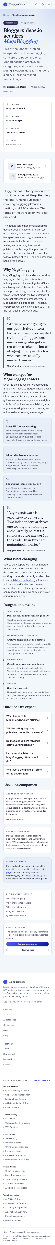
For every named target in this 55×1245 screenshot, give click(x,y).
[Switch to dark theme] (42, 4)
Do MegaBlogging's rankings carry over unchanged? (23, 743)
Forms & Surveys (13, 1220)
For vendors (9, 1059)
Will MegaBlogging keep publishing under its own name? (24, 730)
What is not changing (16, 907)
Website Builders (13, 1142)
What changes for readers (18, 903)
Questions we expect (16, 915)
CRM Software (12, 1107)
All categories (9, 1020)
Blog (5, 1035)
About (6, 1048)
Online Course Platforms (16, 1147)
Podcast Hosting (13, 1151)
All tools (7, 1014)
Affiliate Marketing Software (18, 1103)
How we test (27, 950)
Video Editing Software (16, 1179)
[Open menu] (49, 4)
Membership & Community (17, 1159)
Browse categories (27, 944)
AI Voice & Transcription (16, 1188)
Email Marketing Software (17, 1090)
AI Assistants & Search (15, 1203)
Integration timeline (15, 911)
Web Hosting (11, 1138)
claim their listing (34, 875)
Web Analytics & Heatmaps (17, 1123)
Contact (7, 1064)
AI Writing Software (14, 1199)
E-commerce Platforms (15, 1155)
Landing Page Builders (15, 1099)
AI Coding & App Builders (17, 1207)
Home (6, 15)
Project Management (15, 1216)
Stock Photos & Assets (15, 1175)
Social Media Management (17, 1095)
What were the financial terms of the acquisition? (24, 771)
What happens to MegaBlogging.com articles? (23, 718)
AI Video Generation (14, 1183)
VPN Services (11, 1127)
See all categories (42, 1080)
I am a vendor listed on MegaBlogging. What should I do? (23, 757)
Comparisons (9, 1025)
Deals (6, 1030)
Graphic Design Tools (15, 1171)
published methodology (23, 580)
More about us (13, 819)
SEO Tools (10, 1118)
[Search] (36, 4)
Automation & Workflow (16, 1212)
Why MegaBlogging (15, 898)
